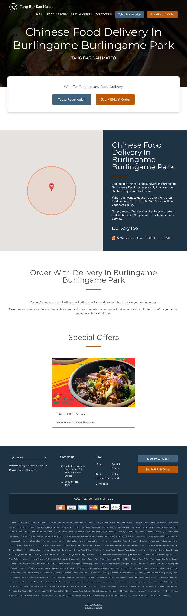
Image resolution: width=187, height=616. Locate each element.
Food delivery (57, 14)
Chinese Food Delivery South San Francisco (82, 595)
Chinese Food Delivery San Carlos (48, 595)
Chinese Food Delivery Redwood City (53, 591)
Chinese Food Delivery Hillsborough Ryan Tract (94, 550)
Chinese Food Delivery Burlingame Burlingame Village (113, 573)
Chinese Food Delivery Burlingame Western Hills (108, 559)
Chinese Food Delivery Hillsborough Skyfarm (136, 550)
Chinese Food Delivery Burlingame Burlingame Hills (30, 577)
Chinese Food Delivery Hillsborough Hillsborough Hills (67, 554)
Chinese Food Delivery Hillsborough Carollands (50, 550)
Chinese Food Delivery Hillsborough (154, 554)
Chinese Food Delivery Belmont (143, 586)
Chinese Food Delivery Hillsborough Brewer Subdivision (120, 536)
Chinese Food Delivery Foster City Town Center (132, 582)
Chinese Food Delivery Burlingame (110, 577)
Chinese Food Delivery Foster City (81, 586)
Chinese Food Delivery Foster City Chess (93, 582)
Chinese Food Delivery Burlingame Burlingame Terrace (52, 568)
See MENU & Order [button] (162, 14)
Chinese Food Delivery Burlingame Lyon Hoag (65, 559)
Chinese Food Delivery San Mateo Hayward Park (38, 527)
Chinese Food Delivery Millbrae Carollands (89, 591)
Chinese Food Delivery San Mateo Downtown (28, 522)
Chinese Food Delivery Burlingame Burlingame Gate (65, 573)
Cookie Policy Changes (22, 470)
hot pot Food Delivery (111, 595)
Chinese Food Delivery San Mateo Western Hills (41, 536)
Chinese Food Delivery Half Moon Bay (153, 591)
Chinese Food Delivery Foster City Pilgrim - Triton (43, 586)
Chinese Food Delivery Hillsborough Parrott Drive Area (103, 541)
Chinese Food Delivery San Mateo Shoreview (81, 527)
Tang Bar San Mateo (36, 6)
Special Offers (81, 14)
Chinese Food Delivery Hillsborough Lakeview (28, 545)
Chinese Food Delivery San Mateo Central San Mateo (71, 522)
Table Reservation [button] (129, 14)
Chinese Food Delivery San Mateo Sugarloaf (124, 532)
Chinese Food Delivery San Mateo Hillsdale (42, 532)
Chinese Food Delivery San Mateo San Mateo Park (83, 532)
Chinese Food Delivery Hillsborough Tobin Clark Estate (53, 541)
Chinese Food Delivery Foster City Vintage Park (54, 582)
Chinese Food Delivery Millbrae (122, 591)
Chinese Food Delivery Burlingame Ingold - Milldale (100, 568)
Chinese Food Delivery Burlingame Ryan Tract (144, 568)
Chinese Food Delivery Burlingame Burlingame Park (123, 563)
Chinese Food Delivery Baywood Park (142, 577)
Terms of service (38, 465)
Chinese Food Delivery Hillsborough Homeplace (123, 545)
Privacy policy (17, 465)
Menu (39, 14)
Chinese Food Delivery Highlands (113, 586)
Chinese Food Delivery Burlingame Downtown (29, 563)
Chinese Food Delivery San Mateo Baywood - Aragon (119, 522)
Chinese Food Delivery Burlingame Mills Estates (74, 577)
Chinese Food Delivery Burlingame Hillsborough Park (75, 563)
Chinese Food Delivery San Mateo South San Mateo (124, 527)
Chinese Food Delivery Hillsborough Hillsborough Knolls (75, 545)
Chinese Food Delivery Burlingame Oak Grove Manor (154, 559)
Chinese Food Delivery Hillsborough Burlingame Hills (114, 554)
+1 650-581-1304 (72, 483)
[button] (93, 393)
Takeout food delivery (161, 595)
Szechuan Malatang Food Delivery (136, 595)
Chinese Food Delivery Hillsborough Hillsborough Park (153, 541)
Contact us (104, 14)
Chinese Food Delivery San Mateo (79, 536)
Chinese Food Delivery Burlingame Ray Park (158, 573)
